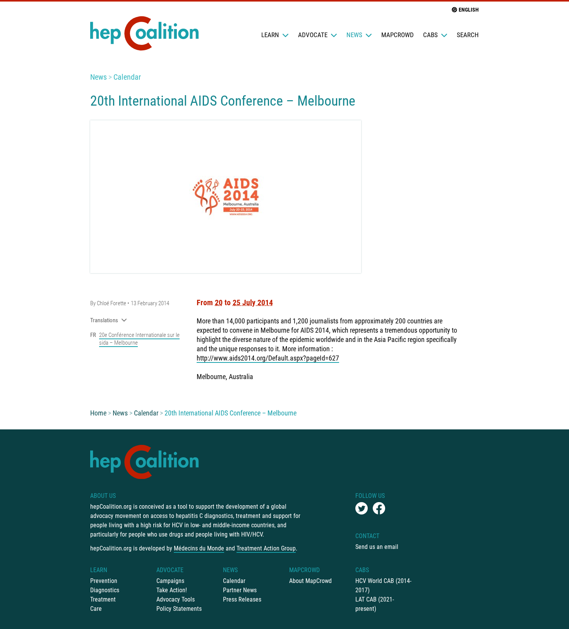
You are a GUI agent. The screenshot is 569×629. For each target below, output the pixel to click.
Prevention (103, 581)
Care (96, 608)
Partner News (240, 590)
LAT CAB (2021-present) (374, 604)
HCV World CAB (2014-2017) (383, 585)
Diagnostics (104, 590)
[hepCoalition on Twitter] (361, 508)
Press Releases (242, 599)
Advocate (312, 35)
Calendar (127, 77)
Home (98, 413)
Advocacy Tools (175, 599)
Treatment (103, 599)
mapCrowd (397, 35)
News (354, 35)
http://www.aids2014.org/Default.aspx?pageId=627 (268, 358)
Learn (270, 35)
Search (468, 35)
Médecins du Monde (199, 548)
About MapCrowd (310, 581)
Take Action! (171, 590)
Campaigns (170, 581)
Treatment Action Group (266, 548)
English (469, 10)
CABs (430, 35)
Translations (104, 320)
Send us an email (376, 546)
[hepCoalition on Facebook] (379, 508)
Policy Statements (179, 608)
